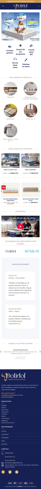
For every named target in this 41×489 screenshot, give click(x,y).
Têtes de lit (5, 412)
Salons (3, 407)
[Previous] (1, 167)
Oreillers (4, 414)
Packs (3, 416)
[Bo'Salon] (28, 251)
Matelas (4, 405)
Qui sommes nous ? (8, 422)
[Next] (39, 167)
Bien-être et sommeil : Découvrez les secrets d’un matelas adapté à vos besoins (20, 352)
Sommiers (4, 409)
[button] (3, 6)
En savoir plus (20, 357)
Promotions (5, 418)
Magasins (4, 420)
